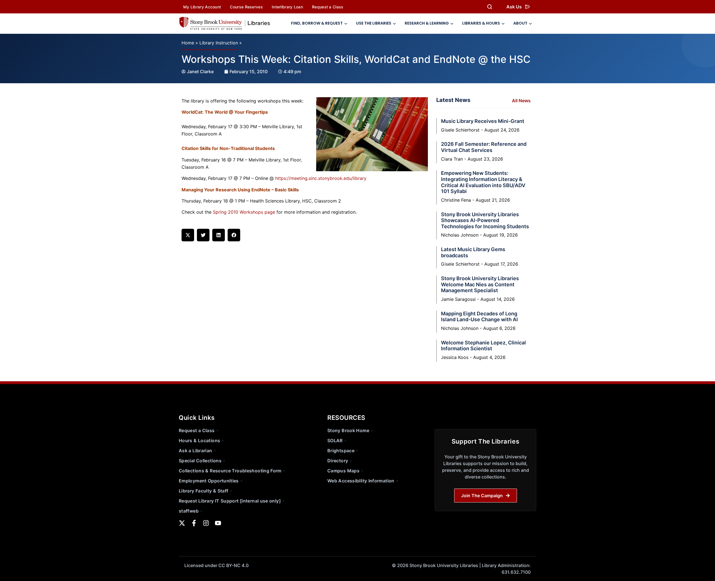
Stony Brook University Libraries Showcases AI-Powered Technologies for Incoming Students (485, 220)
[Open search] (489, 6)
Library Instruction (218, 43)
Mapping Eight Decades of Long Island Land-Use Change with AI (479, 317)
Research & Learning (427, 23)
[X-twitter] (182, 523)
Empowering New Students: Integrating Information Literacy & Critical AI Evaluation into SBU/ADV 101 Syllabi (483, 182)
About (520, 23)
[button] (188, 235)
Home (188, 43)
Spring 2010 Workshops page (244, 212)
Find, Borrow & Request (317, 23)
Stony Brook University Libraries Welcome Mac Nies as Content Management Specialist (480, 284)
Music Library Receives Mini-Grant (482, 121)
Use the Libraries (373, 23)
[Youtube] (218, 523)
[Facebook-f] (194, 523)
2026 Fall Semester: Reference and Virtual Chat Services (483, 147)
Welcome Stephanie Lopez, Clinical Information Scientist (483, 346)
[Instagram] (206, 523)
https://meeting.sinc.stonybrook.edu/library (320, 178)
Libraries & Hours (481, 23)
